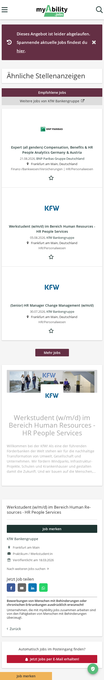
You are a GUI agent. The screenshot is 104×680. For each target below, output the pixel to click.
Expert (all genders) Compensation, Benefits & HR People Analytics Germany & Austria (52, 150)
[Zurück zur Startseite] (52, 10)
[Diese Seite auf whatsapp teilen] (43, 587)
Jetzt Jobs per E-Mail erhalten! (54, 659)
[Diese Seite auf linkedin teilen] (32, 587)
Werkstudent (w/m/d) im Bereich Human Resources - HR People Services (52, 229)
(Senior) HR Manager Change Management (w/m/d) (52, 305)
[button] (95, 42)
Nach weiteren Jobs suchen (26, 569)
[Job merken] (52, 177)
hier (21, 51)
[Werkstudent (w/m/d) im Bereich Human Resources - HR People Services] (52, 208)
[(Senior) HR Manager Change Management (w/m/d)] (52, 287)
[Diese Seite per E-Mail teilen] (22, 587)
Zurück (15, 628)
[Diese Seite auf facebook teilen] (11, 587)
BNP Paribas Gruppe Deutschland (60, 159)
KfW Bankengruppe (22, 538)
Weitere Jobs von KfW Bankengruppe (49, 101)
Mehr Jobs (52, 352)
